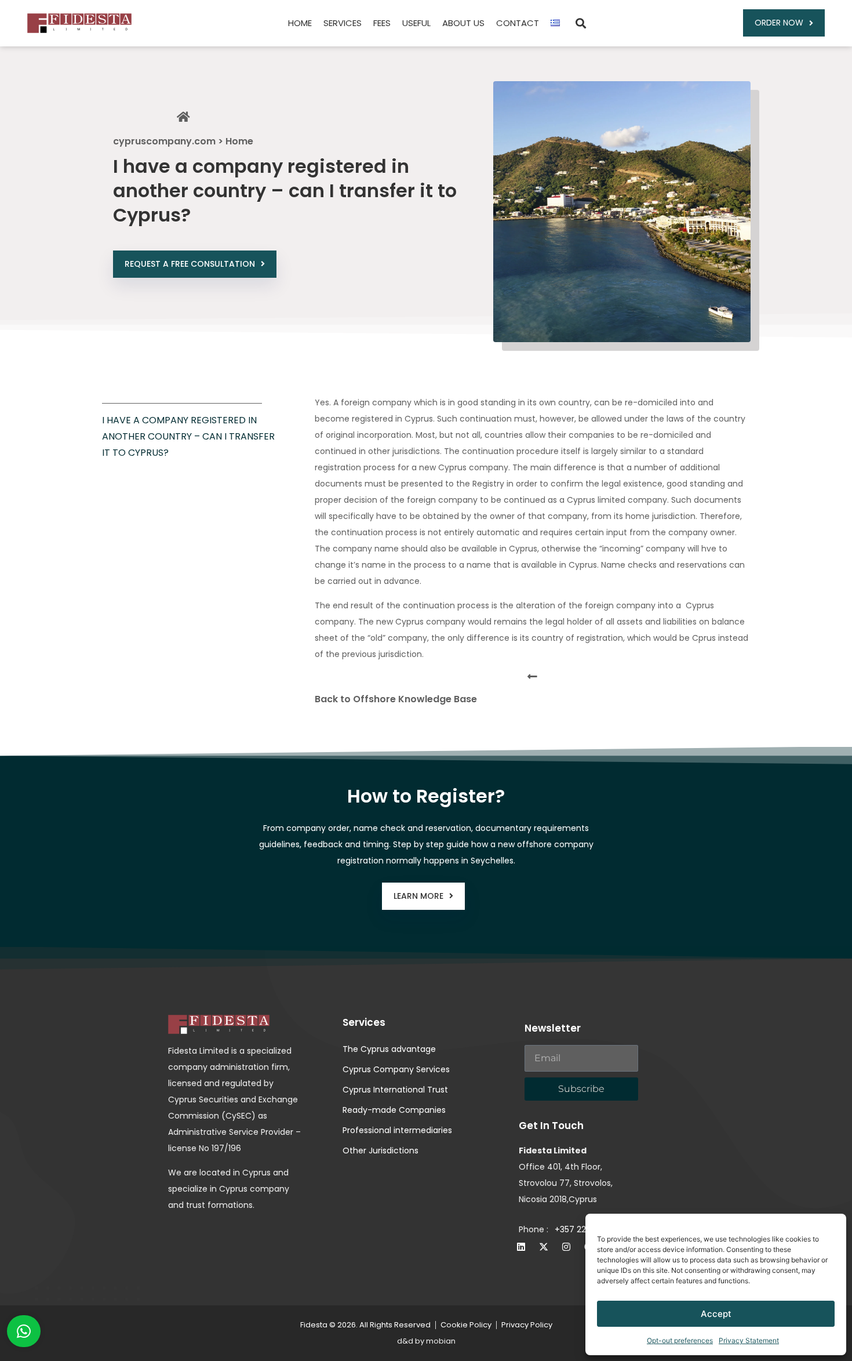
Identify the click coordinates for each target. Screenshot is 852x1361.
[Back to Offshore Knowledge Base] (532, 676)
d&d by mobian (426, 1341)
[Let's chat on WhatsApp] (24, 1331)
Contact (517, 23)
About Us (463, 23)
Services (342, 23)
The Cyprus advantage (389, 1049)
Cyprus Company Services (396, 1069)
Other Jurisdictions (380, 1150)
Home (300, 23)
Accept (716, 1313)
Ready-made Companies (394, 1110)
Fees (382, 23)
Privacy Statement (749, 1340)
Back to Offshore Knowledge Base (396, 699)
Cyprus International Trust (395, 1089)
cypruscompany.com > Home (183, 141)
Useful (416, 23)
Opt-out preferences (680, 1340)
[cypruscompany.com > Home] (183, 117)
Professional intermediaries (397, 1130)
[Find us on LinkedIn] (521, 1246)
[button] (580, 22)
